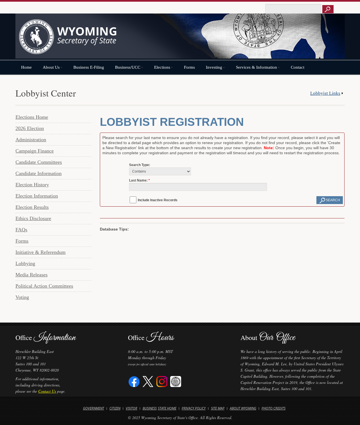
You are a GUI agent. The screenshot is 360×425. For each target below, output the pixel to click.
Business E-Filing (88, 67)
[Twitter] (148, 381)
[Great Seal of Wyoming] (175, 381)
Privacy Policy (194, 408)
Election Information (36, 196)
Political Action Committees (44, 286)
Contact (297, 67)
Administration (30, 139)
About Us (51, 67)
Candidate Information (38, 173)
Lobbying (25, 263)
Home (26, 67)
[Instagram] (162, 381)
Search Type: (139, 165)
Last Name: (138, 180)
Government (93, 408)
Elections (162, 67)
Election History (32, 184)
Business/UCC (127, 67)
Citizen (114, 408)
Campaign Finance (34, 151)
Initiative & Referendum (40, 252)
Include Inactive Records (157, 200)
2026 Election (29, 128)
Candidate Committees (38, 162)
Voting (22, 297)
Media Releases (31, 275)
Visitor (131, 408)
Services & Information (256, 67)
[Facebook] (134, 381)
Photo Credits (273, 408)
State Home (167, 408)
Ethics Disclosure (33, 218)
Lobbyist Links (325, 93)
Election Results (32, 207)
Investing (214, 67)
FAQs (21, 229)
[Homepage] (180, 38)
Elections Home (31, 117)
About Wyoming (243, 408)
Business (150, 408)
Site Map (217, 408)
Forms (189, 67)
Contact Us (47, 391)
